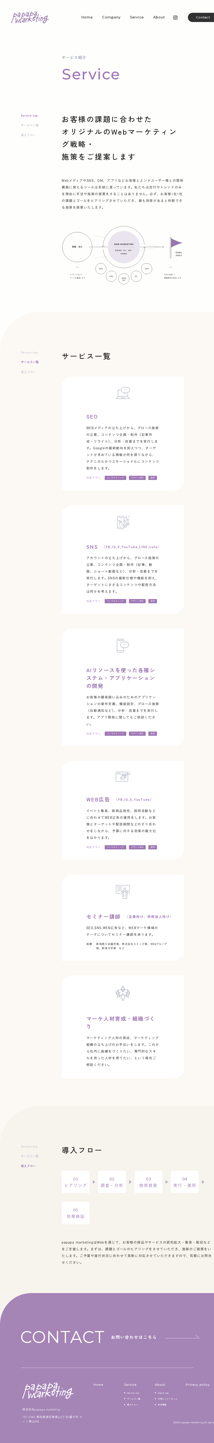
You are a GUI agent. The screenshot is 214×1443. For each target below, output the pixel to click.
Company (111, 17)
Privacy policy (198, 1385)
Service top (29, 115)
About (159, 17)
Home (87, 17)
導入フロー (28, 135)
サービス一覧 (30, 125)
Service (137, 17)
